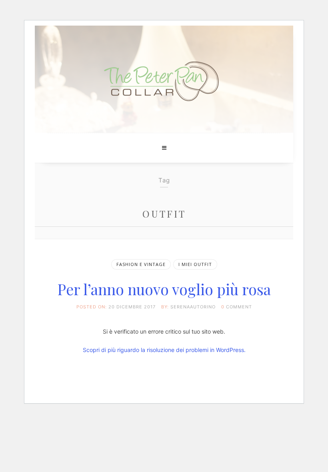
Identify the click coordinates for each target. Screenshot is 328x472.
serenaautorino (193, 307)
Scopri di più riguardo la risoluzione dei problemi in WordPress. (164, 349)
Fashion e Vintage (141, 264)
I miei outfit (195, 264)
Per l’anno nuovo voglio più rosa (164, 289)
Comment (239, 307)
